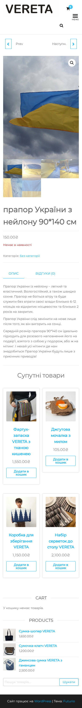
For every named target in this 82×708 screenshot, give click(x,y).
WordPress (42, 701)
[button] (72, 63)
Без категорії (30, 256)
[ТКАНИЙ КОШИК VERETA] (8, 44)
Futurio (69, 701)
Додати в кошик (21, 472)
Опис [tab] (14, 273)
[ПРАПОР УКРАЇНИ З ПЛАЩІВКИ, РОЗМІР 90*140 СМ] (73, 44)
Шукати (69, 682)
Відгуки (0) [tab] (45, 273)
